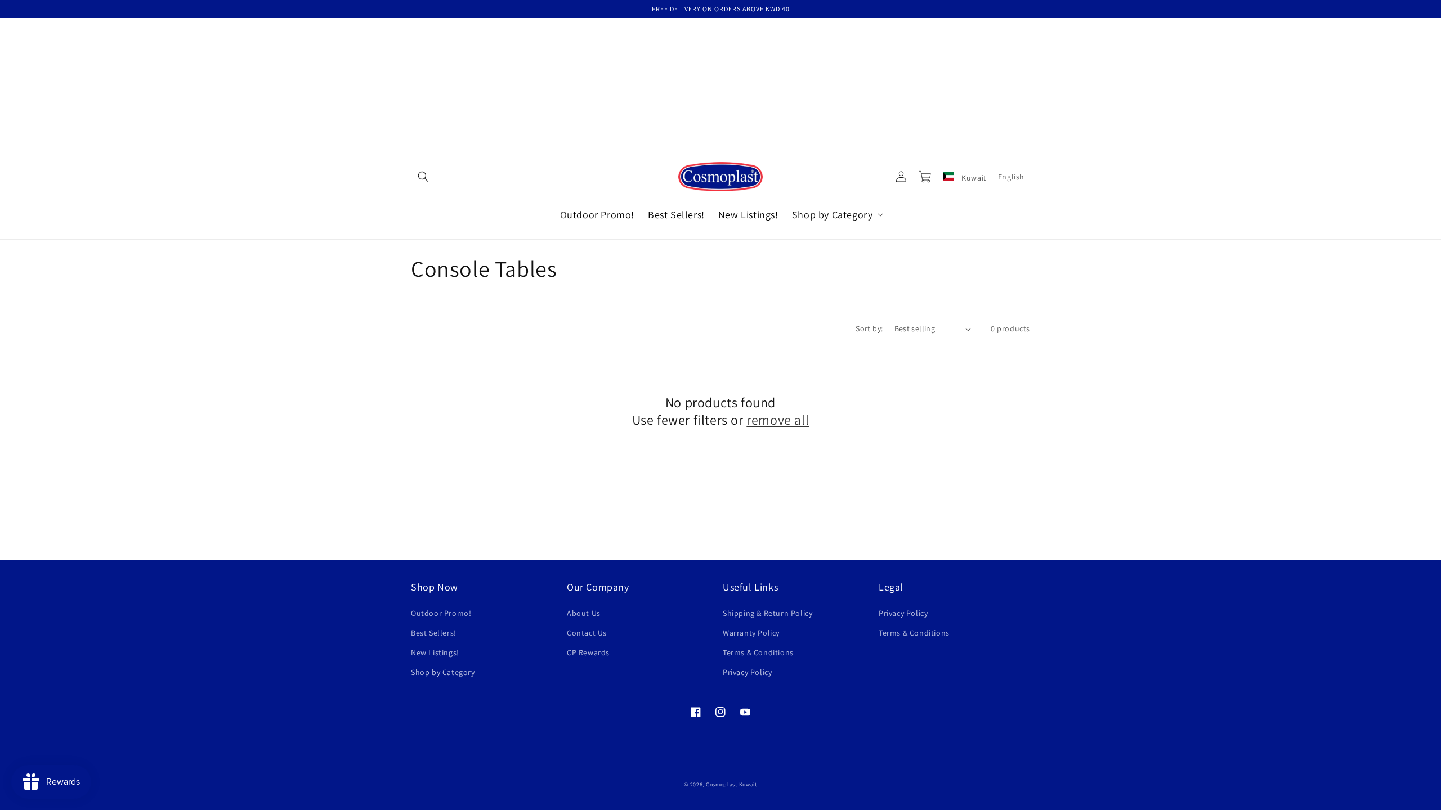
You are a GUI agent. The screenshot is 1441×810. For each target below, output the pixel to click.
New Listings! (435, 652)
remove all (777, 420)
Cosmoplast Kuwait (731, 784)
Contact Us (587, 633)
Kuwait (973, 178)
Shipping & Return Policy (767, 613)
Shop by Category (443, 672)
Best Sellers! (434, 633)
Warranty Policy (751, 633)
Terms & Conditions (758, 652)
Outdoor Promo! (441, 613)
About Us (584, 613)
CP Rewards (588, 652)
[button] (423, 176)
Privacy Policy (747, 672)
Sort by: (869, 328)
